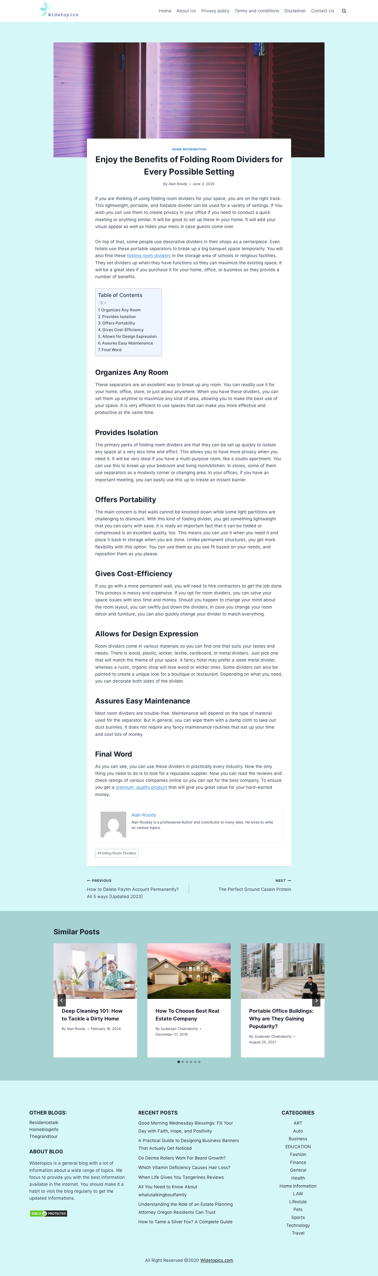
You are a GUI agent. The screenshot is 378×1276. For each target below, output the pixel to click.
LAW (298, 1193)
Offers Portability (118, 323)
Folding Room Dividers (116, 853)
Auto (298, 1131)
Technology (298, 1225)
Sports (298, 1217)
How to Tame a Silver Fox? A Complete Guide (185, 1221)
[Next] (316, 1000)
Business (298, 1138)
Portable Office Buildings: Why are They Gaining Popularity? (281, 1018)
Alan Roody (178, 184)
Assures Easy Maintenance (128, 343)
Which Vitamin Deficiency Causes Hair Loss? (184, 1167)
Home (165, 10)
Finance (298, 1162)
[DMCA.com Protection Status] (80, 1213)
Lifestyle (298, 1201)
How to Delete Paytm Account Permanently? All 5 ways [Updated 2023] (133, 889)
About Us (186, 10)
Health (298, 1178)
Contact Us (322, 10)
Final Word (112, 349)
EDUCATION (298, 1146)
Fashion (298, 1154)
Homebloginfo (43, 1129)
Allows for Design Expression (129, 336)
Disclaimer (295, 10)
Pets (298, 1209)
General (298, 1170)
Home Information (189, 149)
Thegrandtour (43, 1136)
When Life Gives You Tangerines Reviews (181, 1177)
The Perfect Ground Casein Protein (255, 885)
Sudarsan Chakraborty (179, 1029)
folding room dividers (149, 255)
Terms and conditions (257, 10)
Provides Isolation (119, 316)
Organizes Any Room (121, 309)
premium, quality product (141, 787)
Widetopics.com (216, 1260)
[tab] (178, 1062)
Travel (298, 1233)
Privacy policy (215, 10)
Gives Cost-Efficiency (123, 329)
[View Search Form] (344, 11)
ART (298, 1123)
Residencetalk (43, 1122)
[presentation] (95, 971)
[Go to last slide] (62, 1000)
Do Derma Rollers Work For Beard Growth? (182, 1158)
